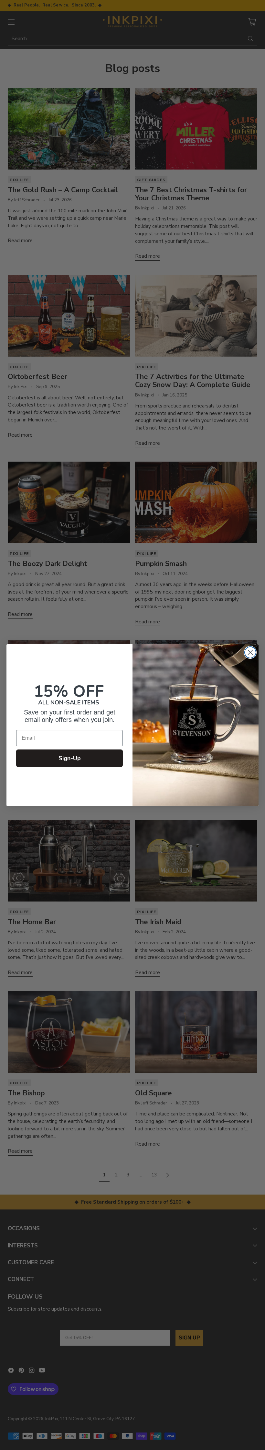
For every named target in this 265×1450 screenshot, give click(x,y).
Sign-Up (69, 758)
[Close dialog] (250, 652)
